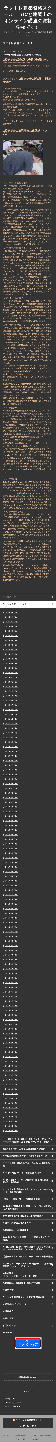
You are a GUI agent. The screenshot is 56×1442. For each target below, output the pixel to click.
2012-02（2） (11, 1075)
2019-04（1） (11, 793)
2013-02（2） (11, 1047)
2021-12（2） (11, 719)
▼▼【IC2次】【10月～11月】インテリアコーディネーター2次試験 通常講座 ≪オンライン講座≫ (28, 1140)
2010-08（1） (11, 1117)
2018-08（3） (11, 825)
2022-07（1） (11, 705)
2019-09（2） (11, 779)
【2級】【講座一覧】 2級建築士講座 (21, 1199)
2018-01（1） (11, 853)
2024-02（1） (11, 650)
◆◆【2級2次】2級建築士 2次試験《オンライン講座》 (27, 1238)
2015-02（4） (11, 960)
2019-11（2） (11, 770)
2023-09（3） (11, 663)
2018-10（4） (11, 816)
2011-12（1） (11, 1084)
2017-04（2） (11, 876)
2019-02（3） (11, 802)
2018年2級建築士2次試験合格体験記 (22, 54)
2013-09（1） (11, 1015)
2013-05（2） (11, 1034)
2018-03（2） (11, 844)
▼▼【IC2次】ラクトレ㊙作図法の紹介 (22, 1172)
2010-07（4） (11, 1121)
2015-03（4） (11, 955)
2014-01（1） (11, 997)
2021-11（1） (11, 724)
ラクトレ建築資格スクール (21, 1435)
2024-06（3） (11, 640)
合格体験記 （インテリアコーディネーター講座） (29, 1274)
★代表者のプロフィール (15, 1304)
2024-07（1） (11, 636)
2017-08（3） (11, 867)
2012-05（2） (11, 1071)
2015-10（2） (11, 936)
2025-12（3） (11, 617)
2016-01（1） (11, 932)
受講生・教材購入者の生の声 (17, 1223)
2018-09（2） (11, 821)
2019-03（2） (11, 798)
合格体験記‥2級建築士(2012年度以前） (23, 1283)
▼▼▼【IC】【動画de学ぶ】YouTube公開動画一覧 (27, 1164)
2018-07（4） (11, 830)
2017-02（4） (11, 886)
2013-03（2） (11, 1043)
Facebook (8, 1332)
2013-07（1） (11, 1024)
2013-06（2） (11, 1029)
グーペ (30, 1439)
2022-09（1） (11, 700)
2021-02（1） (11, 737)
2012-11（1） (11, 1057)
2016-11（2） (11, 895)
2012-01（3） (11, 1080)
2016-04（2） (11, 918)
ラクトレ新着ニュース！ (15, 604)
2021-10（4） (11, 728)
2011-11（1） (11, 1089)
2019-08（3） (11, 784)
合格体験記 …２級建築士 (17, 1230)
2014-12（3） (11, 969)
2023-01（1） (11, 682)
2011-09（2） (11, 1098)
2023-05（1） (11, 673)
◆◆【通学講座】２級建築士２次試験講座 (23, 1216)
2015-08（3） (11, 941)
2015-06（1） (11, 950)
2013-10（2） (11, 1010)
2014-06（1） (11, 987)
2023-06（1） (11, 668)
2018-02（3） (11, 849)
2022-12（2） (11, 687)
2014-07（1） (11, 983)
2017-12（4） (11, 858)
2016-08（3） (11, 909)
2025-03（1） (11, 626)
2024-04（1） (11, 645)
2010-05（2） (11, 1126)
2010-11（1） (11, 1108)
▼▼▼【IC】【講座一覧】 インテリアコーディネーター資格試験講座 (28, 1190)
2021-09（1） (11, 733)
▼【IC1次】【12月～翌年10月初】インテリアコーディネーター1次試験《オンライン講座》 (28, 1248)
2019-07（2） (11, 788)
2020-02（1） (11, 761)
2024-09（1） (11, 631)
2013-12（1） (11, 1001)
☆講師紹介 (8, 1311)
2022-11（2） (11, 691)
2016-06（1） (11, 913)
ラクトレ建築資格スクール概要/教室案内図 (24, 1297)
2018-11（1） (11, 811)
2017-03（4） (11, 881)
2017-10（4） (11, 862)
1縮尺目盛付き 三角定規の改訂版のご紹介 (24, 1149)
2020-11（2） (11, 747)
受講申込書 (8, 1290)
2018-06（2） (11, 835)
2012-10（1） (11, 1061)
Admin (37, 1439)
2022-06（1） (11, 710)
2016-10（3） (11, 899)
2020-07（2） (11, 756)
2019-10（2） (11, 774)
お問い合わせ (9, 1325)
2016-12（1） (11, 890)
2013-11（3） (11, 1006)
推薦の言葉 (8, 1318)
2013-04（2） (11, 1038)
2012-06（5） (11, 1066)
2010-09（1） (11, 1112)
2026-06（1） (11, 613)
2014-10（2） (11, 973)
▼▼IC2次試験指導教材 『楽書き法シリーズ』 (26, 1156)
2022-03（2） (11, 714)
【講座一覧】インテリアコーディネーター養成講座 (27, 1256)
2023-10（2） (11, 659)
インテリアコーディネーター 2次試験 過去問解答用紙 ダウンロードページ (28, 1264)
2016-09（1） (11, 904)
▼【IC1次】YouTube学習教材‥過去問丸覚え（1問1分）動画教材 (27, 1181)
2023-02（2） (11, 677)
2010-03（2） (11, 1131)
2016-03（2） (11, 923)
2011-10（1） (11, 1094)
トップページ (9, 597)
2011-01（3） (11, 1103)
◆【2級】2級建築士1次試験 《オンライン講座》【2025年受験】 (27, 1207)
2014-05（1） (11, 992)
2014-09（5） (11, 978)
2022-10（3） (11, 696)
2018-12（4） (11, 807)
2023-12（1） (11, 654)
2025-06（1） (11, 622)
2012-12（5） (11, 1052)
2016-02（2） (11, 927)
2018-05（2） (11, 839)
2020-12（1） (11, 742)
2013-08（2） (11, 1020)
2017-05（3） (11, 872)
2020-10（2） (11, 751)
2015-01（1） (11, 964)
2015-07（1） (11, 946)
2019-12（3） (11, 765)
